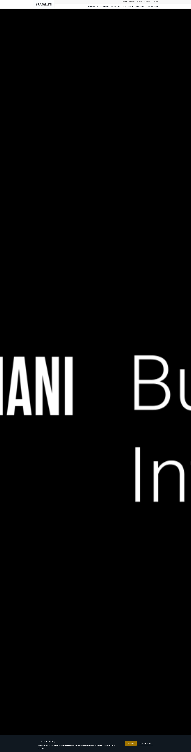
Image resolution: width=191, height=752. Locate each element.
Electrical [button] (113, 6)
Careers (139, 1)
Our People (132, 1)
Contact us (147, 1)
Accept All (131, 743)
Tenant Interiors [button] (139, 6)
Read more (41, 748)
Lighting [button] (124, 6)
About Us (124, 1)
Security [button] (130, 6)
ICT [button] (119, 6)
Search (155, 1)
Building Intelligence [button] (103, 6)
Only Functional (145, 743)
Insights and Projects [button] (152, 6)
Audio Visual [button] (91, 6)
